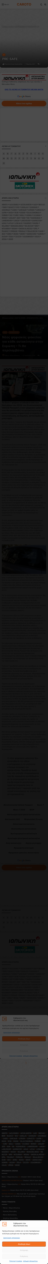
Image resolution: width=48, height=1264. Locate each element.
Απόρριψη (24, 1250)
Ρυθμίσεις (24, 1256)
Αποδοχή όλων (24, 1244)
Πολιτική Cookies (15, 1261)
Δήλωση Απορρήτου (30, 1261)
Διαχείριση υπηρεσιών (11, 1238)
